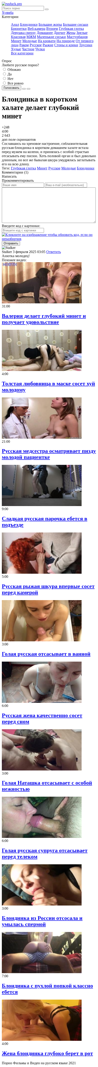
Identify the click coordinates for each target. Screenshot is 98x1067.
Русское (36, 45)
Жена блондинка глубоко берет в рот (47, 1053)
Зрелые (82, 33)
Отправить (11, 243)
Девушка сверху (23, 33)
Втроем (52, 29)
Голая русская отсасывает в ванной (46, 654)
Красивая (18, 37)
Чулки (40, 49)
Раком (24, 45)
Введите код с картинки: (21, 226)
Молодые (29, 41)
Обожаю (14, 70)
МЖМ (31, 37)
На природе (66, 41)
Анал (15, 24)
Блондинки (29, 24)
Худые (16, 49)
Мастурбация (77, 37)
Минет (16, 41)
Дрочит (59, 33)
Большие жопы (50, 24)
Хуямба (7, 13)
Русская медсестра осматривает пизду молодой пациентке (49, 454)
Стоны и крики (66, 45)
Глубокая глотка (71, 29)
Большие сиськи (75, 24)
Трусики (85, 45)
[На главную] (12, 4)
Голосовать (11, 88)
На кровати (47, 41)
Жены (70, 33)
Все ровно (15, 83)
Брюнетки (19, 29)
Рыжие (48, 45)
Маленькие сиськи (51, 37)
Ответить (53, 252)
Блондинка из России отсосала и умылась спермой (42, 921)
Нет (10, 79)
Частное (28, 49)
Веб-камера (36, 29)
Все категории (22, 53)
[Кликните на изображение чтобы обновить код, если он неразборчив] (49, 239)
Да (9, 74)
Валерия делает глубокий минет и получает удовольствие (44, 319)
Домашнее (45, 33)
